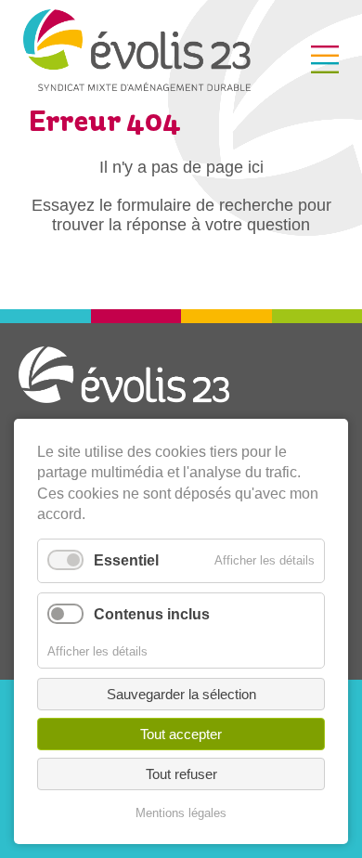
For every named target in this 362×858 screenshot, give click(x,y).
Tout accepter (181, 734)
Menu (325, 59)
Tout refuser (181, 774)
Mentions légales (181, 813)
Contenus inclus (152, 614)
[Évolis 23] (137, 85)
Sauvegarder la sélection (181, 694)
